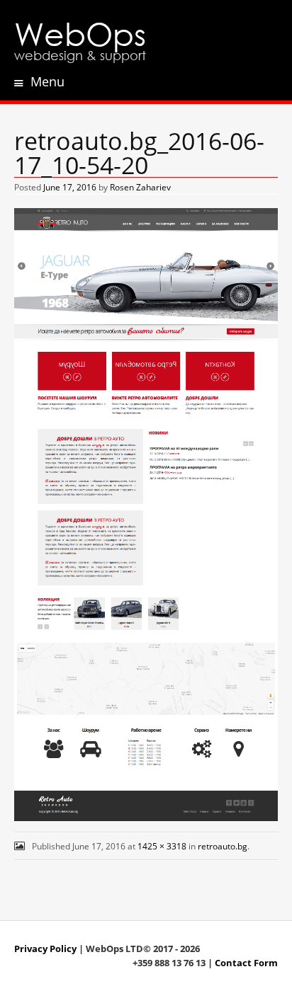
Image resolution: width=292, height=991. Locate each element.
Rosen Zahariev (140, 187)
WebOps (80, 32)
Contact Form (246, 962)
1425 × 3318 (161, 846)
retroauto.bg (222, 846)
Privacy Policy (45, 948)
